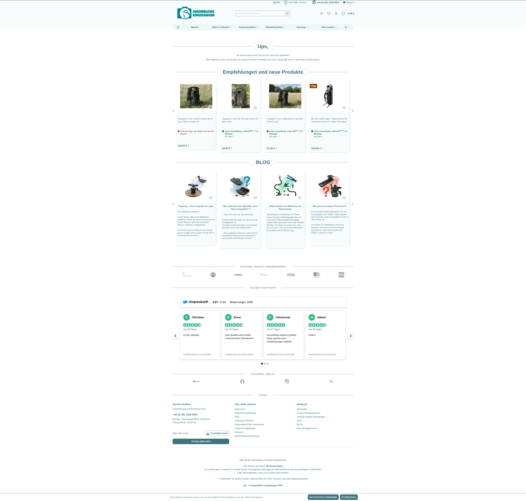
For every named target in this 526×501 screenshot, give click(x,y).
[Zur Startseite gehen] (196, 13)
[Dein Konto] (336, 13)
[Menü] (321, 13)
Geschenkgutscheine (307, 428)
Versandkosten (249, 473)
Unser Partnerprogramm (308, 413)
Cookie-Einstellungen (245, 428)
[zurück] (173, 110)
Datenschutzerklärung (245, 413)
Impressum (240, 409)
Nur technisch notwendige (323, 497)
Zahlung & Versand (244, 421)
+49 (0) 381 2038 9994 (328, 2)
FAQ (299, 421)
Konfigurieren (349, 497)
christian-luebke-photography (311, 417)
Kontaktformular (219, 433)
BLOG (277, 2)
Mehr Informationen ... (255, 497)
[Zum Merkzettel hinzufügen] (210, 108)
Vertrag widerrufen (201, 441)
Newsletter (302, 409)
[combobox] (260, 13)
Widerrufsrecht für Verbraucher (249, 424)
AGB (237, 417)
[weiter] (353, 110)
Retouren (239, 432)
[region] (263, 110)
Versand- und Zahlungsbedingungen (290, 479)
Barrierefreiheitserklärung (247, 436)
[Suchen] (287, 13)
